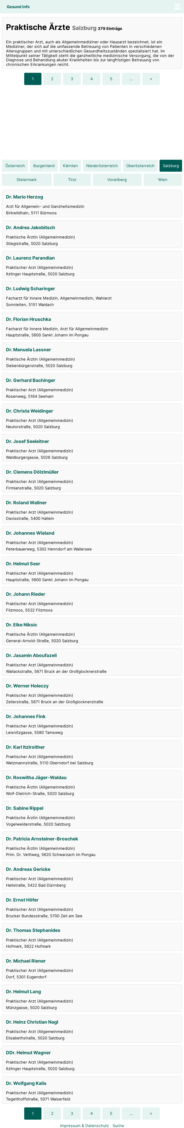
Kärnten (70, 165)
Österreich (15, 165)
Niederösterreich (102, 165)
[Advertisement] (92, 122)
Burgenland (44, 165)
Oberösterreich (140, 165)
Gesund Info (18, 6)
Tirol (72, 179)
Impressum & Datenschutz (84, 1125)
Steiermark (27, 179)
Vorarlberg (117, 179)
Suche (118, 1125)
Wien (162, 179)
